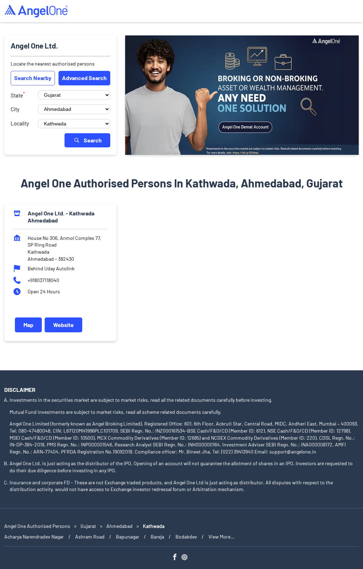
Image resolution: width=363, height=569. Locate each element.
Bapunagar (127, 537)
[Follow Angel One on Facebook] (177, 558)
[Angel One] (36, 11)
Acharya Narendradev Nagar (34, 537)
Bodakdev (186, 537)
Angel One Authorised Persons (37, 526)
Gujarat (88, 526)
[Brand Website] (186, 558)
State (18, 94)
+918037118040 (43, 280)
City (15, 109)
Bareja (157, 537)
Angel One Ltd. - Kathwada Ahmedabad (61, 216)
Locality (20, 123)
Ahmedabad (119, 526)
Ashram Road (90, 537)
